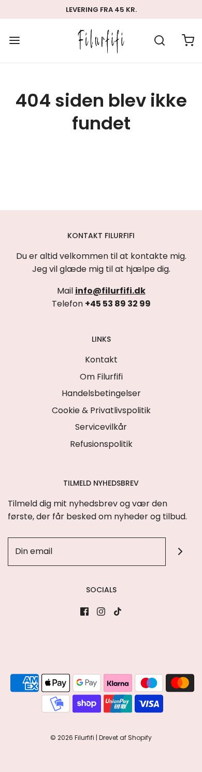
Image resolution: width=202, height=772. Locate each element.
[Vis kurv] (188, 40)
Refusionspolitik (101, 444)
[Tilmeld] (180, 551)
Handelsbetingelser (101, 393)
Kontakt (101, 360)
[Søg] (159, 40)
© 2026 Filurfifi (72, 737)
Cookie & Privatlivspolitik (101, 410)
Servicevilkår (101, 427)
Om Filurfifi (101, 377)
